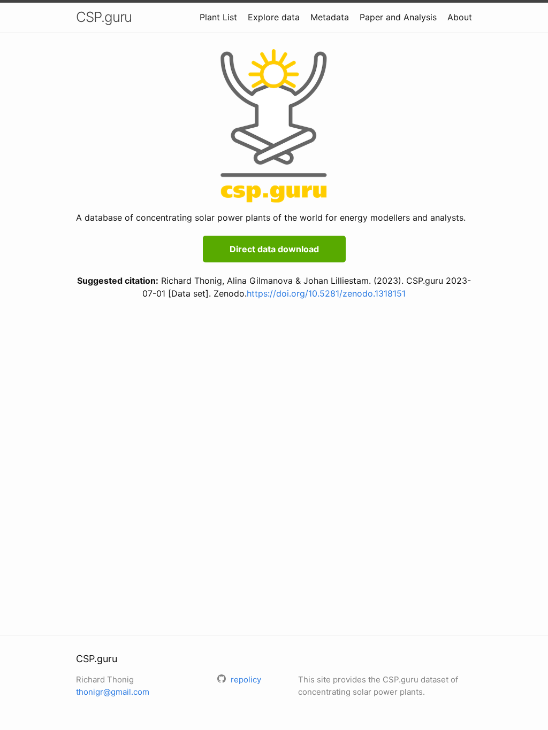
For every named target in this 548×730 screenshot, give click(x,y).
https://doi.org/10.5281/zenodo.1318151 (326, 293)
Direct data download (274, 249)
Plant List (218, 17)
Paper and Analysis (398, 17)
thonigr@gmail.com (112, 692)
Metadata (329, 17)
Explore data (274, 17)
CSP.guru (104, 17)
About (459, 17)
